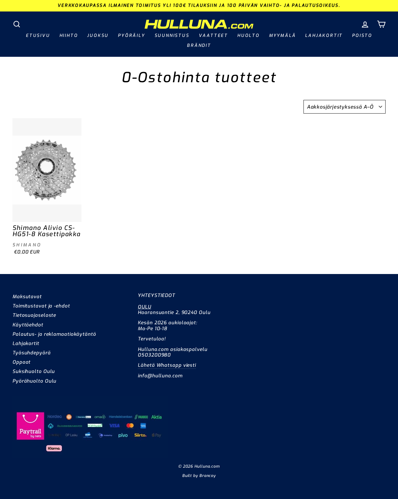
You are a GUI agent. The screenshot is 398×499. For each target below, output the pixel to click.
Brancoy (207, 475)
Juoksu (98, 35)
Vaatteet (213, 35)
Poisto (362, 35)
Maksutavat (27, 297)
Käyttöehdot (27, 325)
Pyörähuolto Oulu (34, 381)
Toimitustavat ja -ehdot (41, 306)
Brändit (199, 45)
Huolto (248, 35)
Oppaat (21, 362)
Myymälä (282, 35)
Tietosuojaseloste (34, 315)
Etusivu (38, 35)
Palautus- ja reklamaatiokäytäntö (54, 334)
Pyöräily (131, 35)
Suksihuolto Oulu (33, 371)
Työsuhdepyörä (31, 353)
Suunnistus (172, 35)
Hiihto (68, 35)
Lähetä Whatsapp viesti (167, 365)
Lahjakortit (324, 35)
